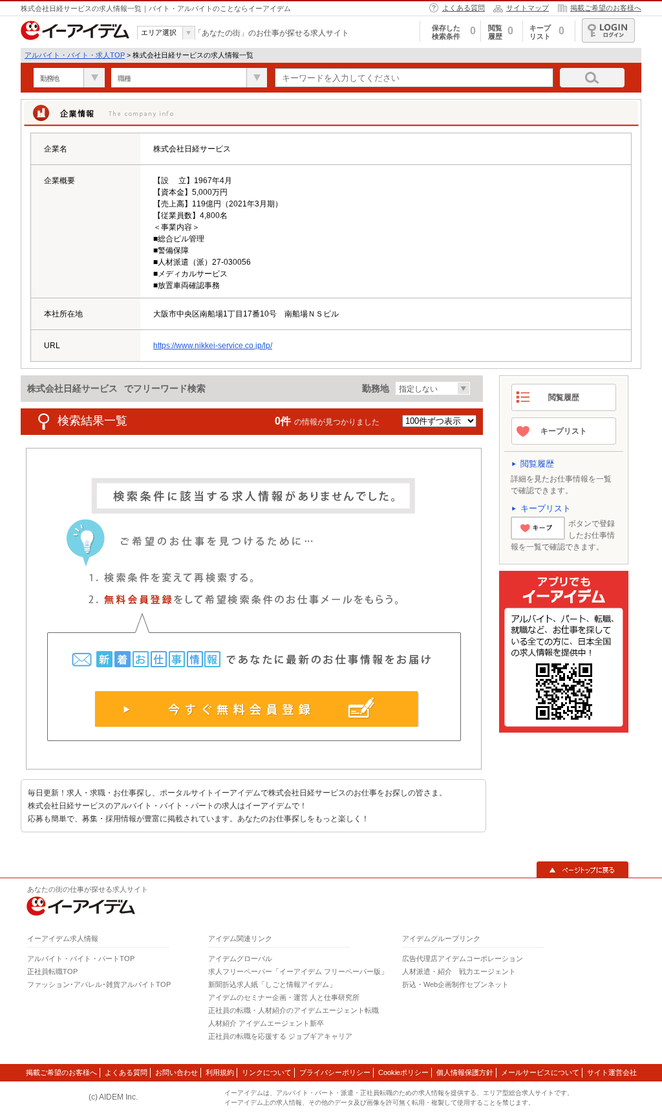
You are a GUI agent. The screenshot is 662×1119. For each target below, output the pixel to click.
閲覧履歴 (563, 397)
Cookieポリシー (403, 1072)
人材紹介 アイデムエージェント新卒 (266, 1023)
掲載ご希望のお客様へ (605, 8)
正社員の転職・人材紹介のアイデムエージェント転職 (293, 1010)
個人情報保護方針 (464, 1072)
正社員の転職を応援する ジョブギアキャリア (280, 1036)
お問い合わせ (176, 1072)
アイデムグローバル (240, 958)
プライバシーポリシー (334, 1072)
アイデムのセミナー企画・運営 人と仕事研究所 (283, 997)
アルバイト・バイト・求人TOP (75, 55)
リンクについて (267, 1072)
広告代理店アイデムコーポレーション (462, 958)
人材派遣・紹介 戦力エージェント (459, 971)
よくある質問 (463, 8)
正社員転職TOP (52, 971)
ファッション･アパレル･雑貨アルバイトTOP (99, 984)
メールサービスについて (540, 1072)
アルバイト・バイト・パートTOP (80, 958)
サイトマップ (527, 8)
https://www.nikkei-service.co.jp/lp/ (212, 345)
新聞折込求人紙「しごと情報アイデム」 (272, 984)
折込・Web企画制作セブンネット (455, 984)
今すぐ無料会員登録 (257, 709)
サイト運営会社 (612, 1072)
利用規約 (220, 1072)
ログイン (608, 30)
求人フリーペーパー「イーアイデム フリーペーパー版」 (298, 971)
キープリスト (563, 431)
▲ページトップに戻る (582, 869)
